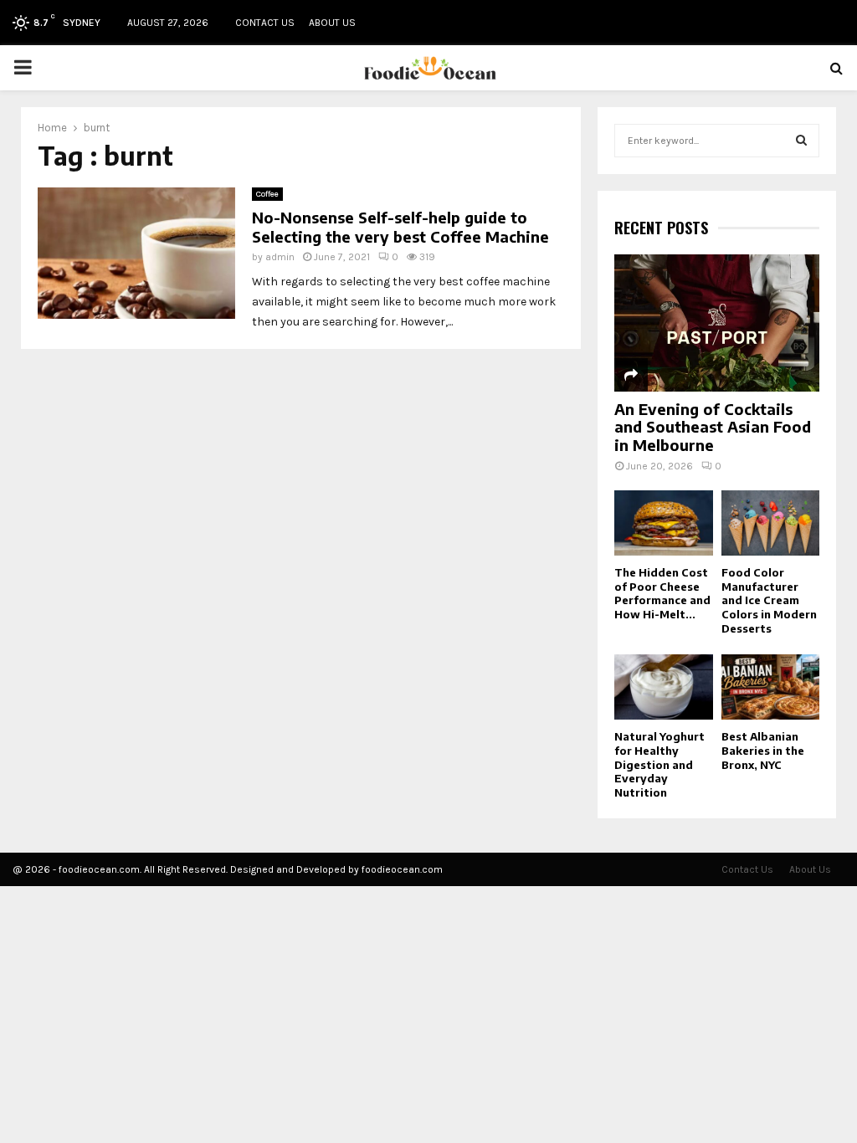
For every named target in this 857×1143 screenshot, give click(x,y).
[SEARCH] (801, 140)
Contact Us (265, 22)
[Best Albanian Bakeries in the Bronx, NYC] (770, 687)
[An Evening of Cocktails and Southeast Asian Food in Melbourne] (716, 322)
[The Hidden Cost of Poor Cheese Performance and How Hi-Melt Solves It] (663, 523)
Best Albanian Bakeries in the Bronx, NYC (762, 750)
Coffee (267, 194)
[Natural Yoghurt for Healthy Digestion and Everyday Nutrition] (663, 687)
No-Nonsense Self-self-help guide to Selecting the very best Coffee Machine (400, 227)
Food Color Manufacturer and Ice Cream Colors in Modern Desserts (769, 600)
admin (280, 257)
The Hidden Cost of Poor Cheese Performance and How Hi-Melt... (662, 593)
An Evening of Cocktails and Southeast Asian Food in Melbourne (712, 426)
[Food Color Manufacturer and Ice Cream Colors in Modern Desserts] (770, 523)
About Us (332, 22)
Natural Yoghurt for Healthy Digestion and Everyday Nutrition (659, 764)
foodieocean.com (402, 869)
